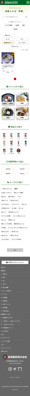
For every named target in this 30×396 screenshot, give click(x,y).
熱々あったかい (14, 200)
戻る (15, 250)
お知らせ (3, 267)
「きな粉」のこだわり (8, 324)
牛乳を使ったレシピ (13, 212)
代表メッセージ (6, 304)
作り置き (3, 227)
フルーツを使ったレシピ (19, 216)
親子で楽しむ (11, 196)
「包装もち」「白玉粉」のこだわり (11, 321)
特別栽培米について (8, 328)
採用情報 (5, 307)
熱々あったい (4, 235)
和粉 (4, 277)
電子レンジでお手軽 (6, 224)
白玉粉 (15, 29)
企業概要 (5, 297)
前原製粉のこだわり (6, 314)
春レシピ (3, 212)
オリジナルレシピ (5, 338)
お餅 (23, 25)
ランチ (19, 196)
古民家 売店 (6, 311)
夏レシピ (24, 204)
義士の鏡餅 (5, 287)
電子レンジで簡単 (18, 192)
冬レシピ (21, 208)
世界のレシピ (11, 220)
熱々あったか (15, 231)
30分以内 (8, 173)
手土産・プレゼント (6, 192)
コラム (2, 344)
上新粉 (17, 25)
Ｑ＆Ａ (2, 334)
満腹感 (16, 189)
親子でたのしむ (14, 235)
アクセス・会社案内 (6, 291)
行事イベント (4, 200)
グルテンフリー (16, 204)
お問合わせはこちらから (16, 262)
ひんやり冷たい (5, 204)
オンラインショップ (6, 348)
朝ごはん (3, 196)
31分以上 (22, 173)
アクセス (5, 294)
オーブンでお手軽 (5, 216)
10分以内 (8, 169)
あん (4, 281)
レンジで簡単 (8, 25)
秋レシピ (3, 220)
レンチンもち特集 (5, 341)
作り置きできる (5, 208)
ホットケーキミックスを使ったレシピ (17, 227)
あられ (4, 284)
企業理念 (5, 301)
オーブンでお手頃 (16, 239)
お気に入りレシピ (6, 189)
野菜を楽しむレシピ (19, 224)
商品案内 (3, 270)
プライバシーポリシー (15, 377)
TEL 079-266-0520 (15, 363)
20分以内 (22, 169)
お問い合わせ (4, 351)
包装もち (5, 274)
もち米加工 (5, 331)
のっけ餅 (14, 208)
